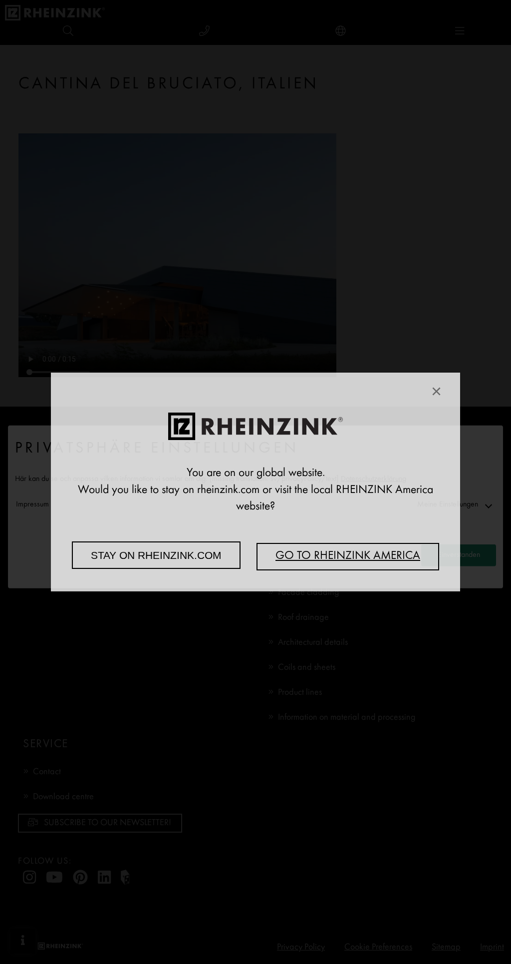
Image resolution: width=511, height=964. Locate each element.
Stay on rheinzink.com (156, 555)
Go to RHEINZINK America (347, 556)
